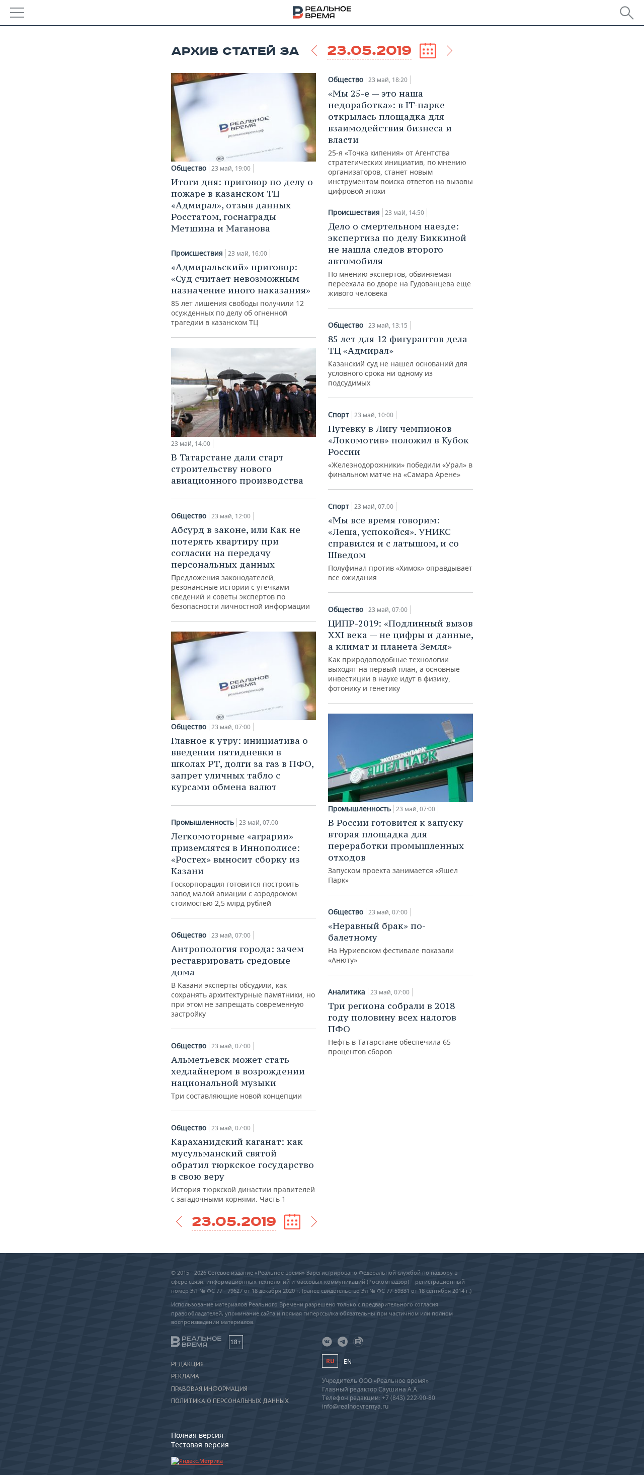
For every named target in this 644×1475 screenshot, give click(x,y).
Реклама (185, 1376)
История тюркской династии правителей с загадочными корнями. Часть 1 (243, 1170)
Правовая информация (209, 1388)
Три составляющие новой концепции (238, 1077)
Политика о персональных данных (230, 1401)
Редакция (187, 1364)
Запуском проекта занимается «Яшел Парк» (396, 851)
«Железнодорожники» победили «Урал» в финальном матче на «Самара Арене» (400, 451)
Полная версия (197, 1435)
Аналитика (346, 992)
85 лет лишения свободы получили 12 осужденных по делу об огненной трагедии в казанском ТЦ (240, 294)
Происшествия (197, 253)
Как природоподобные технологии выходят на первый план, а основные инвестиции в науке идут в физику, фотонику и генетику (400, 655)
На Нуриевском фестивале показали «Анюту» (391, 942)
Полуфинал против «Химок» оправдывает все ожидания (400, 548)
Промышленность (202, 822)
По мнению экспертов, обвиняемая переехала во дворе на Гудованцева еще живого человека (399, 259)
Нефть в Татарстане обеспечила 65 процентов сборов (392, 1028)
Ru (330, 1361)
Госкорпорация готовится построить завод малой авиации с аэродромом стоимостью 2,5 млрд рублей (235, 869)
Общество (188, 168)
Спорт (338, 415)
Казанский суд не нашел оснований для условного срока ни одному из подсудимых (397, 360)
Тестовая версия (200, 1444)
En (348, 1361)
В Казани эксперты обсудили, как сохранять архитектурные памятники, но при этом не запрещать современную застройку (243, 981)
